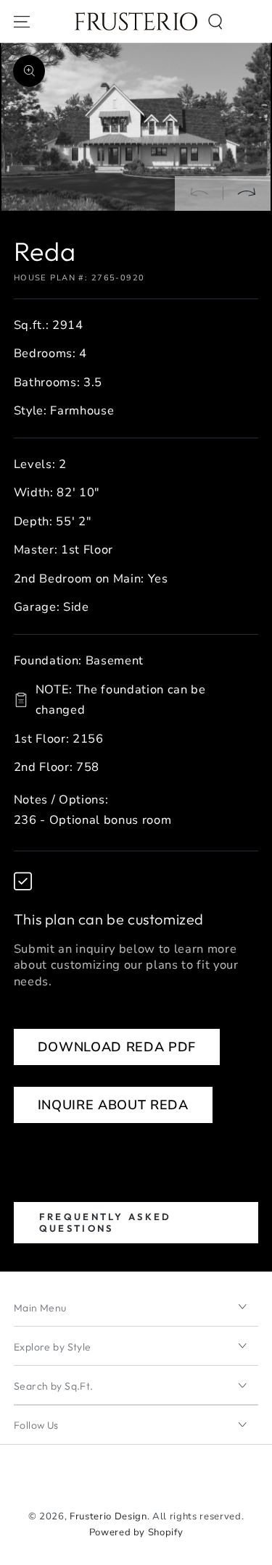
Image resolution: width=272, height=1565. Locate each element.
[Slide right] (247, 193)
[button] (215, 21)
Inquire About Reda (113, 1105)
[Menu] (21, 21)
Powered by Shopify (136, 1532)
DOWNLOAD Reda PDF (117, 1047)
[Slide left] (199, 193)
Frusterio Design (108, 1516)
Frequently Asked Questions (105, 1222)
